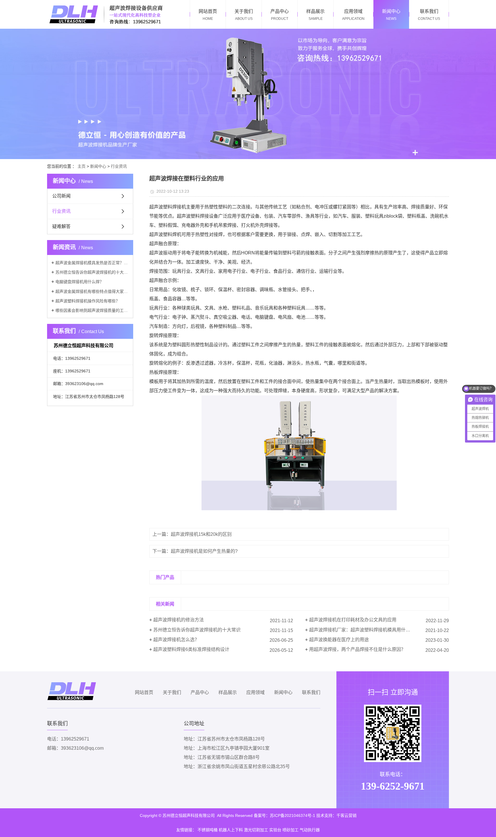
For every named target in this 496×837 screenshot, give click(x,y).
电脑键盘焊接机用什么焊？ (79, 281)
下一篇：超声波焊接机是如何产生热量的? (195, 551)
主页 (82, 166)
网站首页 (144, 692)
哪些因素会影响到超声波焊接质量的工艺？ (92, 310)
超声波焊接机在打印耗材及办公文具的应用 (352, 619)
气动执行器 (310, 830)
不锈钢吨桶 (207, 830)
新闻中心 (98, 166)
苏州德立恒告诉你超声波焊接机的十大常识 (92, 272)
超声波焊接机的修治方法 (178, 619)
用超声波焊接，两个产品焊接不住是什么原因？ (357, 649)
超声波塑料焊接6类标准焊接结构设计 (191, 649)
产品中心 (200, 692)
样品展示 (227, 692)
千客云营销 (346, 815)
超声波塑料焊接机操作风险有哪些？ (87, 301)
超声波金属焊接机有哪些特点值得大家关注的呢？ (92, 291)
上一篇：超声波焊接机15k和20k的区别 (192, 534)
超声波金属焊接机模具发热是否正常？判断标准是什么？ (92, 262)
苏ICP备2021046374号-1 (292, 815)
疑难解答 (61, 226)
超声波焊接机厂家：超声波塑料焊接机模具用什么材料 (364, 629)
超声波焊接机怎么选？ (176, 639)
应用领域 (255, 692)
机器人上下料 (231, 830)
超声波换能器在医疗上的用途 (339, 639)
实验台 (275, 830)
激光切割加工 (256, 830)
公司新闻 (61, 196)
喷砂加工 (290, 830)
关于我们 (172, 692)
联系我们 (311, 692)
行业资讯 (119, 166)
